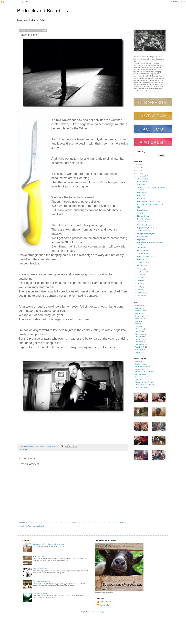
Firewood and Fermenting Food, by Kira (150, 204)
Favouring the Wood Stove (42, 581)
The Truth (138, 342)
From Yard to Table (143, 219)
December (141, 176)
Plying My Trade (38, 556)
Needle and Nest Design (143, 377)
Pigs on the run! (142, 250)
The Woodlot (139, 344)
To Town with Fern (143, 222)
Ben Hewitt (139, 361)
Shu (138, 207)
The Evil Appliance (143, 262)
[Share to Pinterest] (76, 446)
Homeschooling (140, 316)
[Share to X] (71, 446)
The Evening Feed (143, 231)
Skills (26, 449)
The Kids (138, 337)
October (140, 269)
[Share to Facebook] (73, 446)
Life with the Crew (141, 369)
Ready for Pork (142, 210)
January (140, 296)
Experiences (139, 311)
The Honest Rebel (141, 387)
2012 (138, 173)
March (140, 290)
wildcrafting (139, 349)
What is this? (139, 347)
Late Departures (142, 237)
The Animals (139, 329)
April (139, 287)
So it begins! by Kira (40, 593)
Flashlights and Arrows (143, 367)
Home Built (141, 259)
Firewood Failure (143, 182)
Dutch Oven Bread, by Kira (146, 256)
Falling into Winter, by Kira (146, 234)
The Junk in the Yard (40, 569)
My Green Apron (141, 374)
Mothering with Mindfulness (144, 372)
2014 (138, 167)
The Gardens (139, 334)
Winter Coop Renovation (145, 225)
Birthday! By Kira (143, 216)
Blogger (102, 612)
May (139, 284)
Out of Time (141, 195)
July (139, 278)
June (139, 281)
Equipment (139, 308)
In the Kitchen (140, 318)
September (142, 272)
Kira (136, 321)
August (140, 275)
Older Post (124, 522)
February (141, 293)
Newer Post (23, 522)
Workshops (139, 352)
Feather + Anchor (141, 364)
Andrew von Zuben (105, 602)
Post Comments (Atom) (36, 526)
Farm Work (141, 198)
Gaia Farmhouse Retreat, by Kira (148, 201)
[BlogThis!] (68, 446)
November (141, 179)
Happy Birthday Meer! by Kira (147, 228)
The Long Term (140, 339)
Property (138, 324)
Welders (140, 213)
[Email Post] (62, 446)
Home (74, 522)
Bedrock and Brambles (42, 10)
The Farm (138, 331)
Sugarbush (141, 240)
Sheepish (138, 380)
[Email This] (66, 446)
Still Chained (141, 247)
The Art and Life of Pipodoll (144, 382)
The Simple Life (142, 253)
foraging (138, 313)
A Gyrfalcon (141, 184)
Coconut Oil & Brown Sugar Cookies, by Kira (48, 544)
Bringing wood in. (143, 265)
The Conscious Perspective (144, 385)
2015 (138, 165)
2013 (138, 170)
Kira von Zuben (104, 605)
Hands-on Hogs (142, 192)
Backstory (138, 306)
